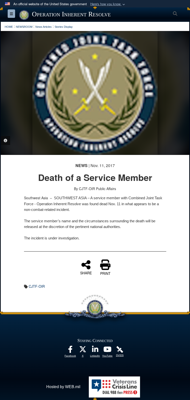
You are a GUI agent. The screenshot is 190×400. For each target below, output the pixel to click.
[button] (108, 4)
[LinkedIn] (95, 350)
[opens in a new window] (70, 350)
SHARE (86, 272)
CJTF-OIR (37, 286)
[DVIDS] (119, 349)
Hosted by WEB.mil (63, 387)
